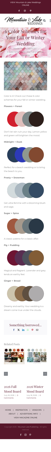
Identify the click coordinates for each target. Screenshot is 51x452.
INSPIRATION (21, 410)
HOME (8, 410)
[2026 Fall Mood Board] (14, 349)
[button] (6, 374)
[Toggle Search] (44, 20)
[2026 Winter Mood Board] (37, 349)
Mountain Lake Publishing (28, 427)
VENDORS (37, 410)
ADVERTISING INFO (29, 414)
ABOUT (12, 414)
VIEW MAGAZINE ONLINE (25, 417)
